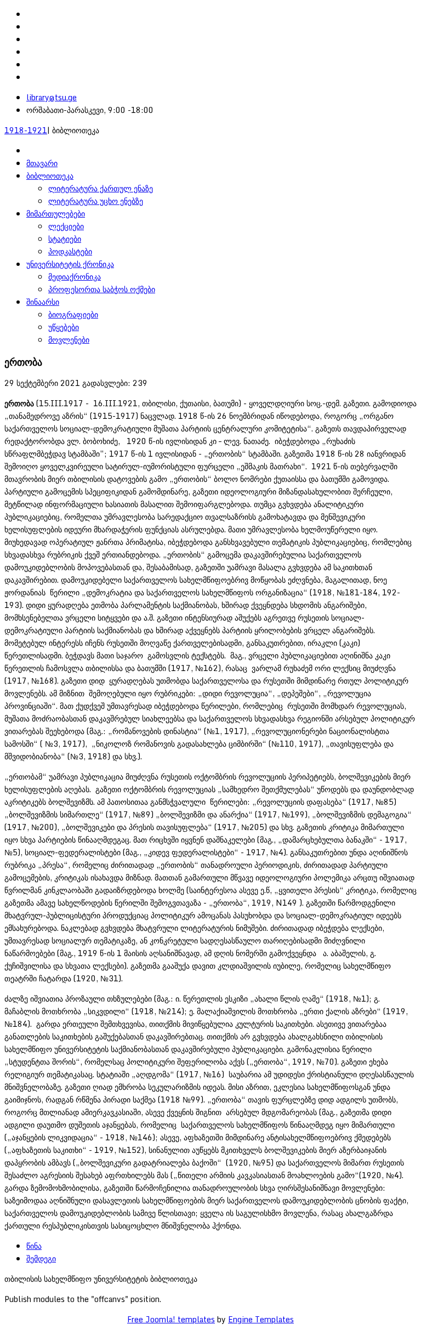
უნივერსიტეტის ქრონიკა (70, 264)
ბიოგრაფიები (73, 314)
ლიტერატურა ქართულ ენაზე (100, 188)
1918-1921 (25, 130)
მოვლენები (68, 339)
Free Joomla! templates (171, 1319)
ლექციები (66, 226)
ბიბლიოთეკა (49, 175)
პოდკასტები (70, 251)
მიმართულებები (55, 213)
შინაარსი (42, 301)
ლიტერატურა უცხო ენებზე (95, 201)
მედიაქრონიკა (74, 276)
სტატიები (64, 238)
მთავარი (42, 163)
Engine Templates (261, 1319)
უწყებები (63, 327)
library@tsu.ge (51, 97)
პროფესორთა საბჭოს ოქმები (101, 289)
